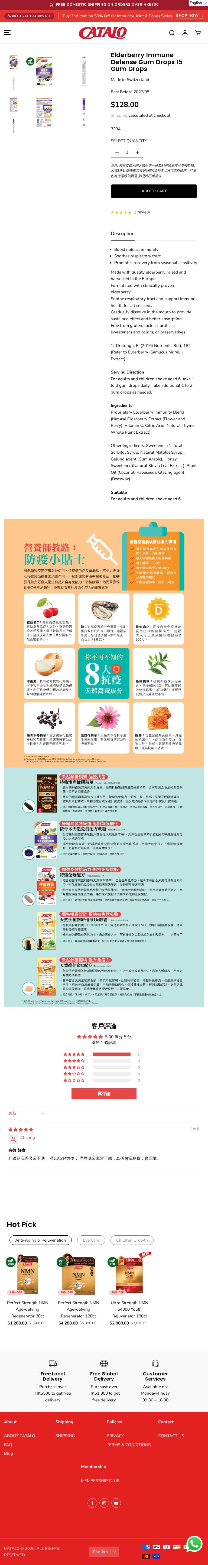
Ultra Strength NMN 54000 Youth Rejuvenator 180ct (129, 1309)
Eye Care (91, 1240)
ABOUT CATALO (19, 1436)
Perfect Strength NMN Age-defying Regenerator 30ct (27, 1309)
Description (123, 233)
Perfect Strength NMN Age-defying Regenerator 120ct (78, 1309)
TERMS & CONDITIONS (129, 1444)
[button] (6, 32)
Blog (8, 1453)
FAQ (8, 1444)
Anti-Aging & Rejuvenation (40, 1240)
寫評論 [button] (104, 1094)
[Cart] (198, 33)
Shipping (119, 115)
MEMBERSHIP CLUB (100, 1480)
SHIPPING (65, 1436)
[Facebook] (92, 1503)
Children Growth (132, 1240)
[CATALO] (102, 32)
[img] (20, 1129)
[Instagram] (104, 1503)
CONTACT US (171, 1436)
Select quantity (129, 141)
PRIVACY (115, 1436)
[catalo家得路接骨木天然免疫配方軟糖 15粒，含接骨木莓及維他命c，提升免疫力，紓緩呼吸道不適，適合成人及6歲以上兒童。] (44, 71)
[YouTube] (116, 1503)
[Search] (172, 33)
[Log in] (185, 33)
